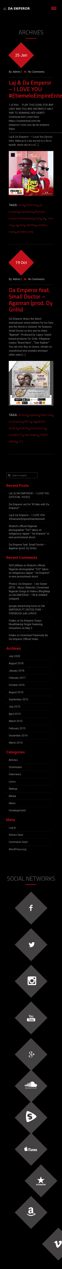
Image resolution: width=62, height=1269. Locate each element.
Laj (16, 225)
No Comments (35, 71)
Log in (12, 827)
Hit (43, 218)
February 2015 (17, 728)
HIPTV (27, 421)
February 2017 (17, 677)
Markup (13, 788)
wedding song (25, 231)
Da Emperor (16, 421)
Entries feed (16, 834)
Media (12, 796)
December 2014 (18, 735)
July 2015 (14, 706)
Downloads (15, 767)
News (12, 803)
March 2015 (15, 721)
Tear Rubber (31, 435)
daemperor (26, 211)
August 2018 (16, 663)
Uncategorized (17, 810)
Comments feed (18, 842)
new (21, 225)
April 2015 (15, 713)
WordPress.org (17, 849)
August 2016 (16, 692)
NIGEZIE (24, 428)
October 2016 (17, 685)
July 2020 (14, 656)
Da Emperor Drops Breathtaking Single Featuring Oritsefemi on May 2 (25, 624)
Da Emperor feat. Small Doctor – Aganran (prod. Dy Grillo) (31, 299)
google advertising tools (23, 606)
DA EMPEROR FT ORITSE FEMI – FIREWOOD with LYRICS (27, 609)
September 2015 (18, 699)
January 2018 (16, 670)
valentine (31, 225)
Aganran (34, 415)
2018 (21, 205)
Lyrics (12, 781)
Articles (13, 760)
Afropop (23, 415)
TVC (21, 441)
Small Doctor (38, 428)
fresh (38, 218)
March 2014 (15, 742)
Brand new (32, 205)
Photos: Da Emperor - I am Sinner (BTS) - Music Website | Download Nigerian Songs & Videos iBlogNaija (29, 587)
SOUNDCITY (16, 435)
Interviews (15, 774)
